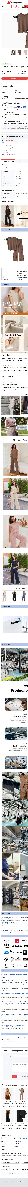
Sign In (3, 154)
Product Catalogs (22, 1138)
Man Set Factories (14, 1169)
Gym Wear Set (15, 1173)
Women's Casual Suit (6, 1144)
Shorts (3, 1146)
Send (14, 1076)
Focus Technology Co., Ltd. (18, 1181)
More (2, 1176)
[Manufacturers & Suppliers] (14, 2)
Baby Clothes (18, 1144)
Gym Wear (17, 1141)
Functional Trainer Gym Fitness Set (11, 1162)
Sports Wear (18, 10)
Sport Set (5, 1169)
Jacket (3, 1141)
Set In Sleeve (5, 1173)
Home (2, 10)
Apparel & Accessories (10, 10)
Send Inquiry (14, 78)
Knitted (16, 1146)
